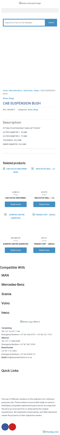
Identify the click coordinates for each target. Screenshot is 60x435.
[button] (30, 10)
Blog (3, 389)
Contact (4, 383)
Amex (5, 98)
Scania (6, 294)
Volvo (5, 303)
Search (51, 23)
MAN (5, 275)
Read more (16, 204)
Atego (36, 91)
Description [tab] (12, 122)
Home (5, 91)
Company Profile (8, 386)
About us (5, 379)
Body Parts (28, 91)
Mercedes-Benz (15, 91)
